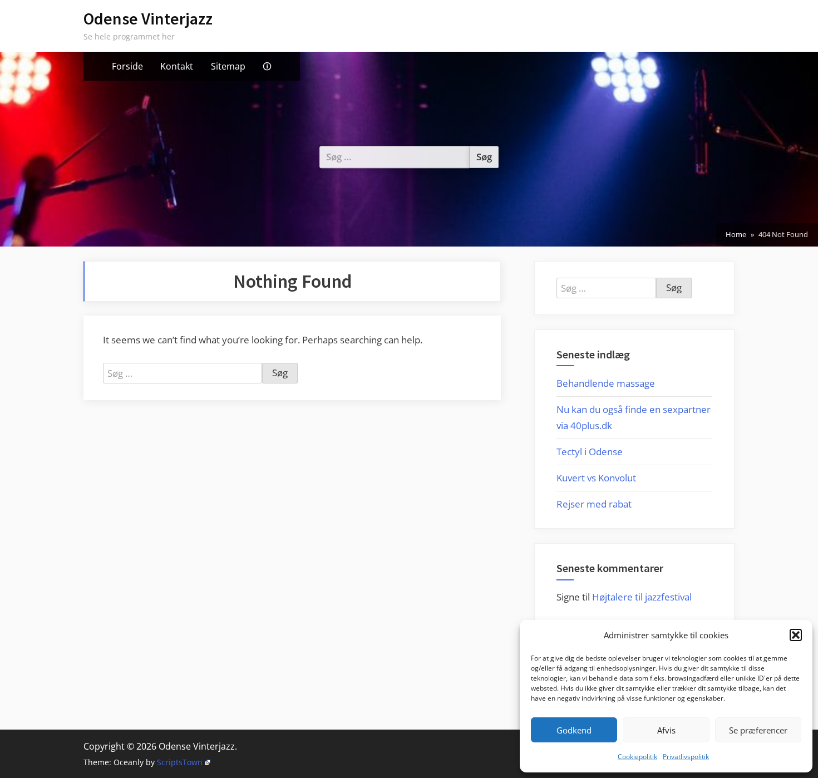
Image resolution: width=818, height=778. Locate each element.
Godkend (574, 730)
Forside (127, 66)
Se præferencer (758, 730)
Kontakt (176, 66)
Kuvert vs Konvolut (596, 477)
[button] (795, 635)
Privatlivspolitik (686, 756)
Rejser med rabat (594, 504)
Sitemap (228, 66)
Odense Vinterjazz (148, 18)
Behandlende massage (605, 383)
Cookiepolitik (637, 756)
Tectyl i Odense (589, 451)
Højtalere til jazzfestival (642, 596)
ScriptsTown (180, 762)
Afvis (666, 730)
